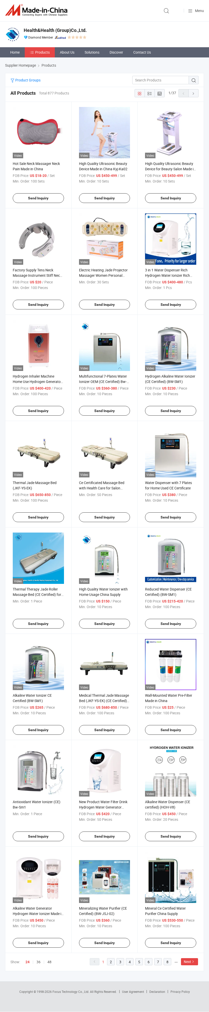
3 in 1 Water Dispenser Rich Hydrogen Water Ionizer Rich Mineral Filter (167, 275)
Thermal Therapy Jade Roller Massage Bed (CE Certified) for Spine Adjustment (37, 594)
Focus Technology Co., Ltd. (71, 992)
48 (49, 961)
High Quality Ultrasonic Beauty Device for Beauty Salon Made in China (170, 169)
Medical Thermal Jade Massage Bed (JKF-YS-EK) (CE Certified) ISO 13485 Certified (104, 700)
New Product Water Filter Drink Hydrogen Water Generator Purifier (103, 807)
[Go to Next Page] (193, 93)
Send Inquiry (38, 198)
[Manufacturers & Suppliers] (37, 10)
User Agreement (133, 992)
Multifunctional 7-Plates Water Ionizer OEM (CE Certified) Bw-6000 (103, 381)
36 (38, 961)
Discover (116, 52)
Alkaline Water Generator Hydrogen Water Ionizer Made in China (38, 913)
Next (187, 961)
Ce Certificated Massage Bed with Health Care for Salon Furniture (101, 488)
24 (27, 962)
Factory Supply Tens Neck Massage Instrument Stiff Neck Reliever (37, 275)
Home (15, 52)
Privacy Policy (180, 992)
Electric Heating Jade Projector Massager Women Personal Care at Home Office (103, 275)
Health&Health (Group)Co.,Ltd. (55, 30)
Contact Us (142, 52)
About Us (67, 52)
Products (42, 52)
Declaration (157, 992)
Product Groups (28, 80)
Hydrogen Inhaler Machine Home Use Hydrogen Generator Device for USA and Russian (37, 381)
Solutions (92, 52)
